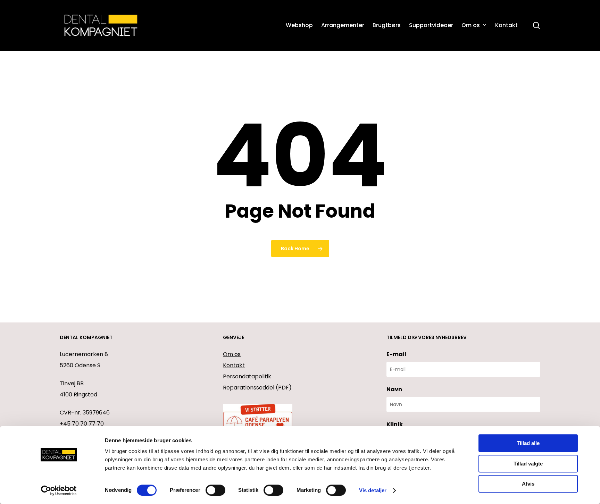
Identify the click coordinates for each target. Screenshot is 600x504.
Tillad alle (528, 443)
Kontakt (234, 365)
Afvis (528, 484)
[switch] (215, 490)
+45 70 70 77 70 (82, 424)
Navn (394, 389)
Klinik (394, 424)
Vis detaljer (372, 490)
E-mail (396, 354)
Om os (232, 354)
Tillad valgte (528, 464)
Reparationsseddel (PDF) (257, 388)
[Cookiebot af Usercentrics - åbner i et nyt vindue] (58, 490)
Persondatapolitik (247, 376)
